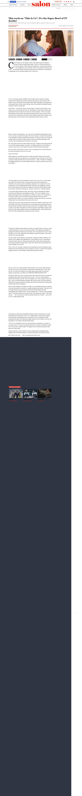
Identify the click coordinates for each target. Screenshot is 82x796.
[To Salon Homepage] (41, 4)
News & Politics (13, 4)
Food (29, 4)
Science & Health (56, 4)
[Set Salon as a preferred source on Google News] (44, 59)
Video (71, 4)
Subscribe (13, 1)
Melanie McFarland (14, 25)
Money (65, 4)
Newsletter (58, 1)
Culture (22, 4)
